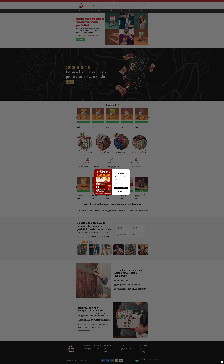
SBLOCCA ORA (121, 187)
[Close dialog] (128, 170)
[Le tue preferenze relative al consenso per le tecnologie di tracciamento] (222, 362)
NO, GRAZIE (120, 191)
